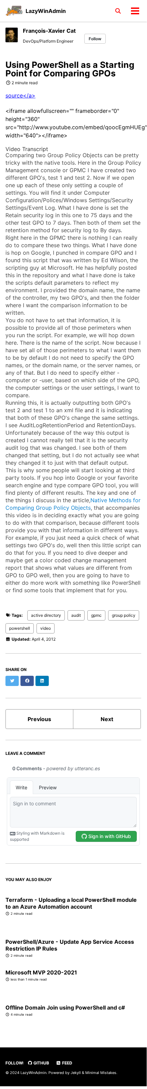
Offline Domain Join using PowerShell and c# (65, 1007)
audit (76, 615)
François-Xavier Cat (49, 30)
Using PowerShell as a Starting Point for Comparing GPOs (69, 69)
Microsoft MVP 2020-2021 (41, 972)
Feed (66, 1062)
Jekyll (76, 1072)
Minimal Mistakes (100, 1072)
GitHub (40, 1062)
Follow (95, 38)
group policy (123, 615)
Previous (39, 719)
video (45, 628)
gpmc (96, 615)
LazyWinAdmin (46, 11)
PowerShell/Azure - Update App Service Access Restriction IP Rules (69, 945)
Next (107, 719)
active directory (46, 615)
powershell (19, 628)
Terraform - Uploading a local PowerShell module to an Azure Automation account (71, 903)
